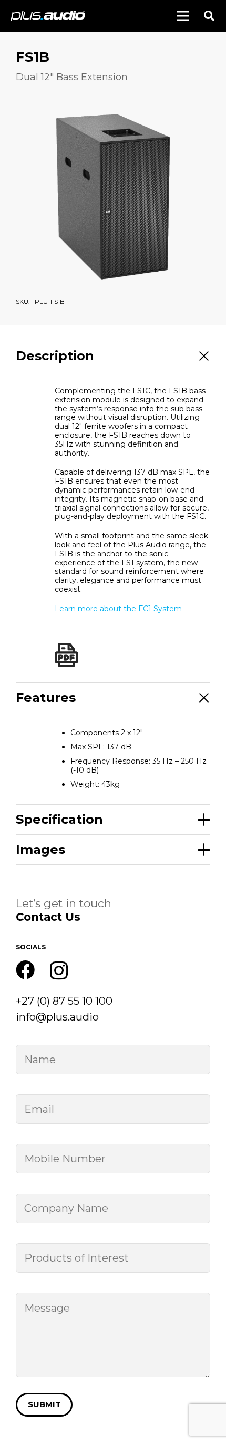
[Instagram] (59, 971)
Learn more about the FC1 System (118, 608)
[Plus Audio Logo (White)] (48, 16)
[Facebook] (25, 969)
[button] (209, 16)
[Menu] (183, 16)
